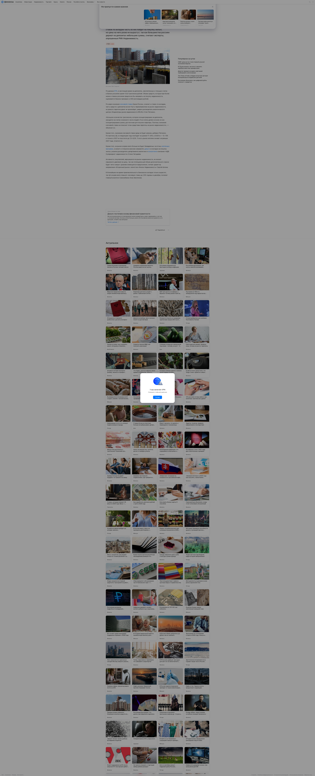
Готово (157, 397)
